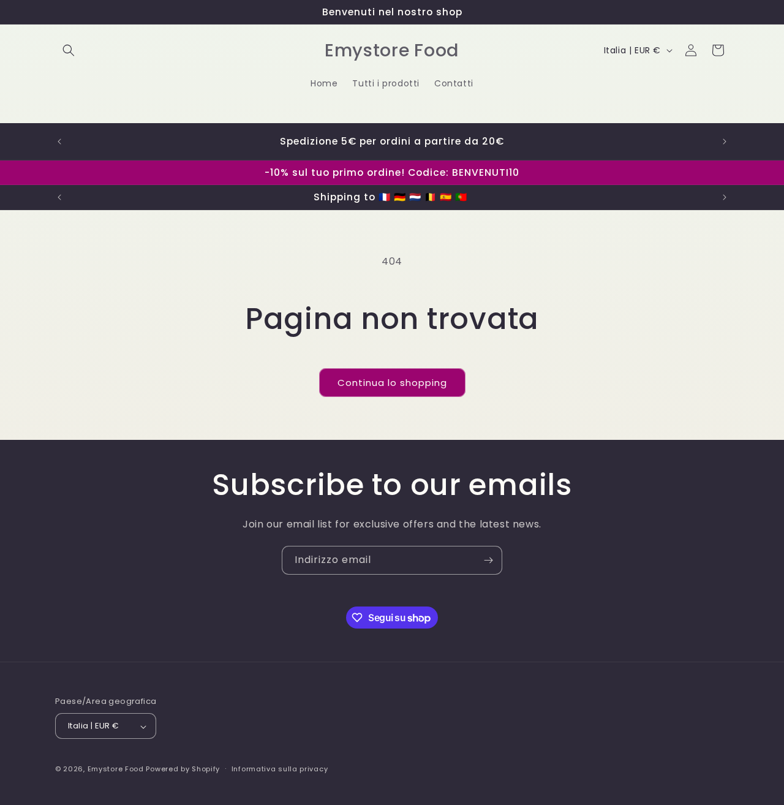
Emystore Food (116, 769)
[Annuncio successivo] (724, 141)
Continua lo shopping (392, 382)
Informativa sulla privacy (280, 769)
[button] (68, 50)
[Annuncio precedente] (59, 141)
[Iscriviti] (488, 560)
